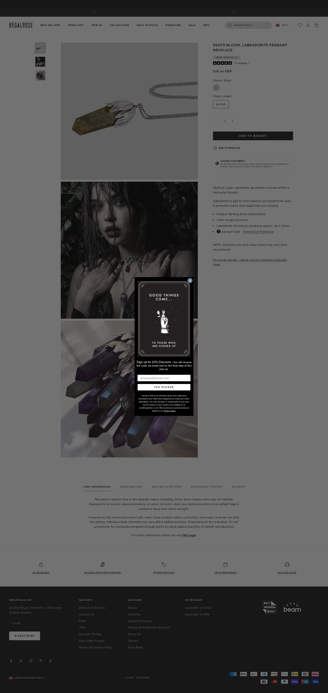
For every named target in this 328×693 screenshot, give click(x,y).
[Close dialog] (190, 280)
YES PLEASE (164, 387)
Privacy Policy (170, 411)
